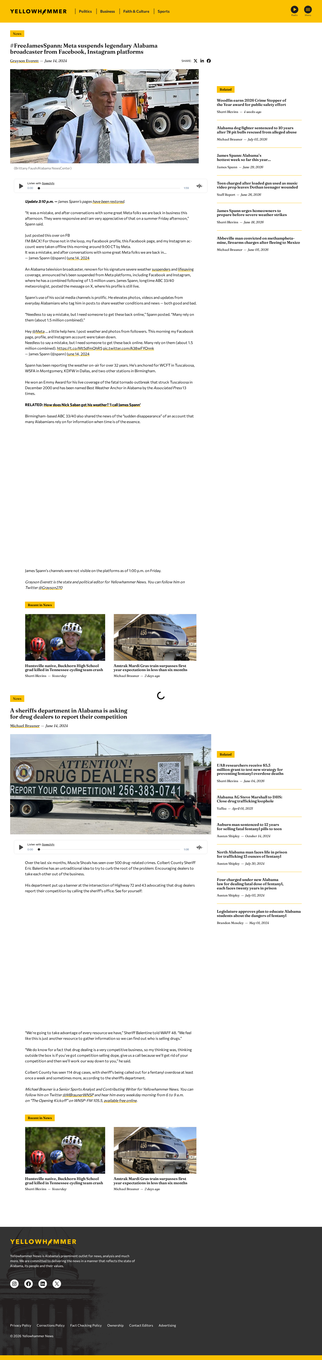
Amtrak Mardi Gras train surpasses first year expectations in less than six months (150, 667)
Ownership (115, 1325)
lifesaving (186, 269)
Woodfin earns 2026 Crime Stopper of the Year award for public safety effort (251, 102)
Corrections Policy (51, 1325)
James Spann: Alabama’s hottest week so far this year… (244, 157)
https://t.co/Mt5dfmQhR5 (79, 348)
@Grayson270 (50, 587)
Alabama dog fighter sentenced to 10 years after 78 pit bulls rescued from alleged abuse (257, 129)
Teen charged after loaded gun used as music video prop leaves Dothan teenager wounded (257, 185)
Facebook (208, 60)
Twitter (195, 60)
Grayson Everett (24, 60)
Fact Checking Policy (86, 1325)
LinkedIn (202, 60)
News (17, 34)
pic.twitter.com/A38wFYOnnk (128, 348)
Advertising (167, 1325)
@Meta (38, 331)
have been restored (108, 201)
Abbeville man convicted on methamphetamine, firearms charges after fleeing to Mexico (258, 240)
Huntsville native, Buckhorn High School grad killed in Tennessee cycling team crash (64, 667)
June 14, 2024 (78, 258)
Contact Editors (141, 1325)
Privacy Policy (20, 1325)
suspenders (161, 269)
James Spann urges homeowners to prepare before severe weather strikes (252, 212)
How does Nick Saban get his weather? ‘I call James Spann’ (92, 404)
